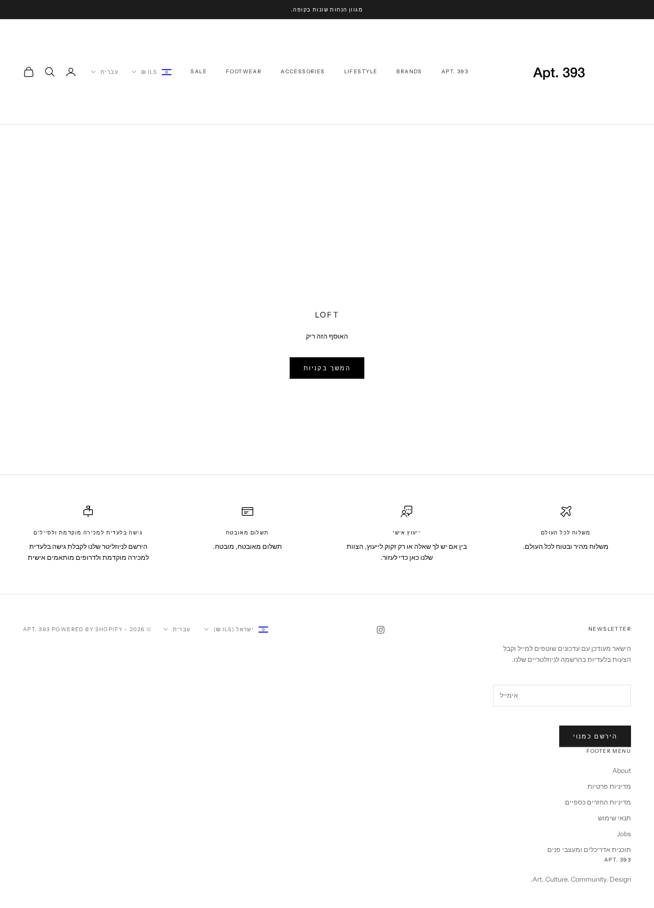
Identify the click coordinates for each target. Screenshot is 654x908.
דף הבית (620, 138)
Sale (199, 71)
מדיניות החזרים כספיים (598, 802)
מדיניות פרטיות (609, 786)
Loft (569, 138)
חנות (593, 138)
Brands (409, 71)
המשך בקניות (327, 368)
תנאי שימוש (614, 818)
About (621, 770)
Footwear (243, 71)
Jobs (624, 833)
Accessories (303, 71)
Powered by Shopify (87, 629)
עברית (109, 71)
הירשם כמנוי (595, 736)
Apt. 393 (454, 71)
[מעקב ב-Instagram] (380, 630)
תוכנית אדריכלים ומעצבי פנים (589, 849)
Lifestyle (361, 71)
